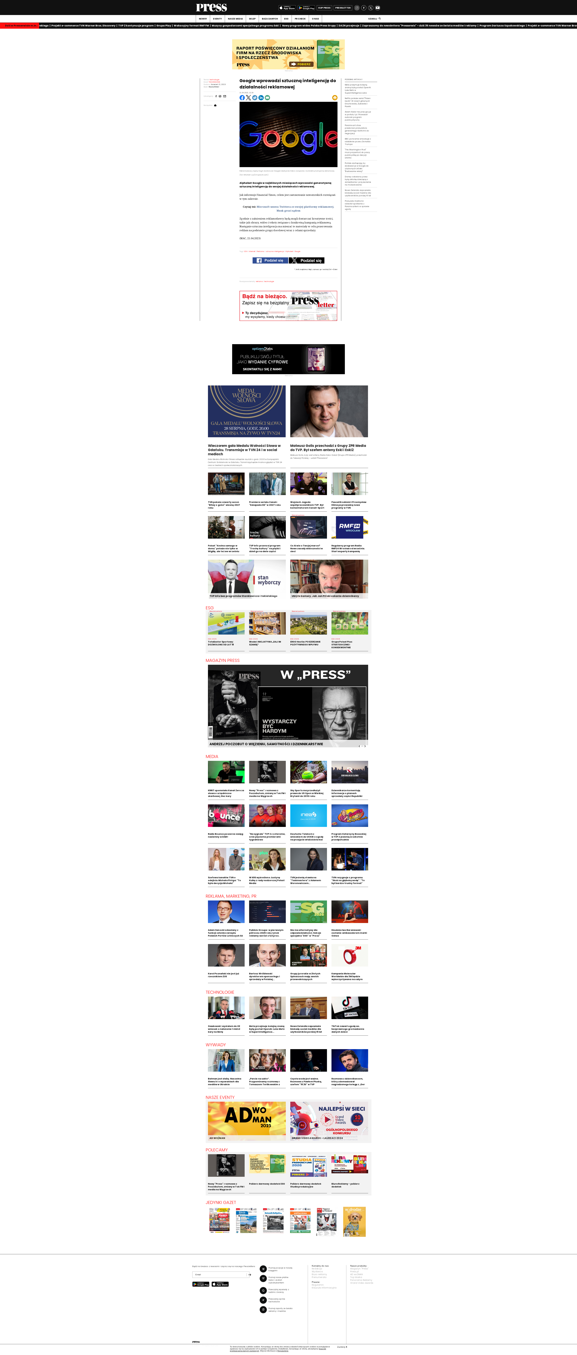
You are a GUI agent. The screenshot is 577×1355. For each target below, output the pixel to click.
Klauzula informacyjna (324, 1287)
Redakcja (317, 1268)
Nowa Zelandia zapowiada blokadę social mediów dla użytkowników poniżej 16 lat (358, 193)
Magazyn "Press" (359, 1268)
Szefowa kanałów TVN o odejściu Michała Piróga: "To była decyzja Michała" (224, 880)
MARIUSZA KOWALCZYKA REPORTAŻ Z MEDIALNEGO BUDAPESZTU (263, 744)
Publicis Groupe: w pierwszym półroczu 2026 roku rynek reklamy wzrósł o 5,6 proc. (266, 933)
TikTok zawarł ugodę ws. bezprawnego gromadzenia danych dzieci (347, 1029)
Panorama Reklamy (361, 1280)
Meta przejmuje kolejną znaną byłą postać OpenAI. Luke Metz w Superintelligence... (267, 1029)
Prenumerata (319, 1277)
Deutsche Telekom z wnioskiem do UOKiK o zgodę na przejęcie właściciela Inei (307, 836)
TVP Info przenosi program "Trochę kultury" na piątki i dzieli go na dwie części (265, 548)
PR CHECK (300, 18)
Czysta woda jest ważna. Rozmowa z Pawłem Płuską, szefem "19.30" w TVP (306, 1081)
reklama (259, 281)
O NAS (315, 18)
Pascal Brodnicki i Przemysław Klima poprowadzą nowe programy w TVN (348, 505)
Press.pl (354, 1271)
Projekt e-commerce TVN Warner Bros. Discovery (46, 25)
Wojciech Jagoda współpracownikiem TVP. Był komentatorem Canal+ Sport (307, 505)
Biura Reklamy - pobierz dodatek (345, 1185)
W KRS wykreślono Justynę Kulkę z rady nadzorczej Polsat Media (267, 880)
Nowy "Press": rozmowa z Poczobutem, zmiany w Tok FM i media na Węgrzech (267, 793)
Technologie (220, 992)
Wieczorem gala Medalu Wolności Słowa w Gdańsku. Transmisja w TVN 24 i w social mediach (244, 449)
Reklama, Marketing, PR (231, 896)
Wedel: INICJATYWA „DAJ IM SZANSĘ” (265, 643)
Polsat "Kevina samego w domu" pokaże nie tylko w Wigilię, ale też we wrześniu (223, 548)
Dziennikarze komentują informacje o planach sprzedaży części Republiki (346, 793)
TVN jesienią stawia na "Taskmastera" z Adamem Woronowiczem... (305, 880)
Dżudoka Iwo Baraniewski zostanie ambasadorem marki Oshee (349, 933)
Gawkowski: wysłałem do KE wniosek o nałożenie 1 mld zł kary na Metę (224, 1029)
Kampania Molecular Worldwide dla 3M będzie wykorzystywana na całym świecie (347, 978)
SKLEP (252, 18)
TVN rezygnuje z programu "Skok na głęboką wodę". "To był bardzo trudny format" (348, 880)
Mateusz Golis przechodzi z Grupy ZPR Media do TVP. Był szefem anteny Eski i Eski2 (328, 447)
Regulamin (318, 1284)
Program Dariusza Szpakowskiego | (466, 25)
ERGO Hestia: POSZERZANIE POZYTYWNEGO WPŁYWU (305, 643)
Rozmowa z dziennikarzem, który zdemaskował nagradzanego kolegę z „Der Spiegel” (348, 1083)
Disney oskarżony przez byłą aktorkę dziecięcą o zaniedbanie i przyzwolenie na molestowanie (358, 180)
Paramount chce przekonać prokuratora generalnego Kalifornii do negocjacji (357, 129)
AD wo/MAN (356, 1274)
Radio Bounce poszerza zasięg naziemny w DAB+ (225, 835)
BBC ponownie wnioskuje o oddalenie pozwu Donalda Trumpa (358, 142)
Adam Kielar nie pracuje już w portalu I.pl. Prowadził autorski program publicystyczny (358, 116)
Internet (252, 251)
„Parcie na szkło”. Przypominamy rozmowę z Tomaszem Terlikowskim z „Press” (264, 1083)
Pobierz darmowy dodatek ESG (267, 1183)
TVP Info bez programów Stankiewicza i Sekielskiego (243, 596)
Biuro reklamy (319, 1274)
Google (297, 251)
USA (246, 251)
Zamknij (342, 1347)
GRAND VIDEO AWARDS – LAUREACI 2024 (317, 1138)
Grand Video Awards (361, 1282)
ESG (286, 18)
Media (212, 756)
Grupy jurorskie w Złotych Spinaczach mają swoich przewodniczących (305, 976)
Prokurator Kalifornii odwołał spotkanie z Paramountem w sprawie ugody (357, 205)
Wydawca (317, 1271)
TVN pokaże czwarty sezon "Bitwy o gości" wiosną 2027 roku (224, 505)
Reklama (260, 251)
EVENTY (217, 18)
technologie (269, 281)
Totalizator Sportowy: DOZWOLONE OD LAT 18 (221, 643)
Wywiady (216, 1045)
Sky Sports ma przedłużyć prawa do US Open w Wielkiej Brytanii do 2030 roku (307, 793)
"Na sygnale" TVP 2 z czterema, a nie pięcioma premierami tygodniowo (267, 836)
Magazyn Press (223, 660)
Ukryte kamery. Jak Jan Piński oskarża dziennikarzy (325, 596)
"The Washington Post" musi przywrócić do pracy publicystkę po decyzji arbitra (357, 153)
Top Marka (356, 1277)
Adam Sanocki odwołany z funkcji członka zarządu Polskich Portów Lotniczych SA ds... (225, 934)
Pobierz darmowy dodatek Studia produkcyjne (305, 1185)
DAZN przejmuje (312, 25)
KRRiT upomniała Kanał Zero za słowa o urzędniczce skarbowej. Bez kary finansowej (226, 794)
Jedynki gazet (221, 1202)
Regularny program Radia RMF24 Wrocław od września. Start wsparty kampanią (348, 548)
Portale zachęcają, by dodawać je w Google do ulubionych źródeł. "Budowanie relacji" (357, 167)
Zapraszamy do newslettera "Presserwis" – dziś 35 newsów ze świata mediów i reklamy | (383, 25)
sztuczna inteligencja (275, 251)
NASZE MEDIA (235, 18)
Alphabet (289, 251)
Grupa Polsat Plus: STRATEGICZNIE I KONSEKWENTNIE (342, 644)
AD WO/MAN (217, 1138)
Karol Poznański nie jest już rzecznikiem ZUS (223, 975)
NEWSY (203, 18)
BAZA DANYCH (270, 18)
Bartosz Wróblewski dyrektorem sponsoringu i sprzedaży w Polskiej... (264, 976)
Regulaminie (282, 1351)
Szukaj (372, 18)
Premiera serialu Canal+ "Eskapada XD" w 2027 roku (265, 503)
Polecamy (217, 1150)
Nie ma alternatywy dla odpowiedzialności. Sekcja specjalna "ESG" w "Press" (305, 933)
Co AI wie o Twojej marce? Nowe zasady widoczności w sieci (306, 548)
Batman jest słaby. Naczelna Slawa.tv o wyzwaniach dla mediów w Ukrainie (224, 1081)
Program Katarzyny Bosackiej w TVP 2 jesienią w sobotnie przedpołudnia (348, 836)
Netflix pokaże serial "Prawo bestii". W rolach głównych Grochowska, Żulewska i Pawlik (358, 102)
